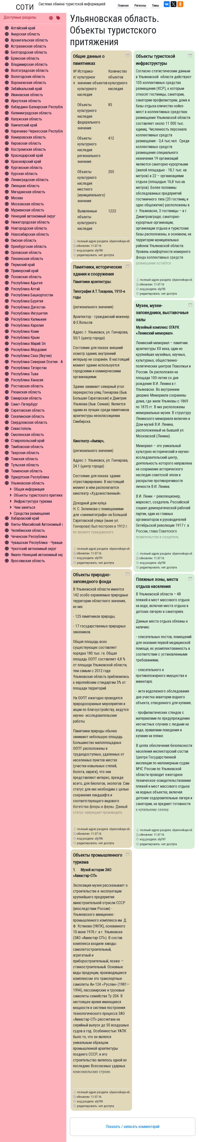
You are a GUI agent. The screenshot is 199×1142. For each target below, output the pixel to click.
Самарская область (26, 398)
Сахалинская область (27, 416)
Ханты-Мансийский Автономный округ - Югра (46, 524)
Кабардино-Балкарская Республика (39, 107)
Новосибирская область (30, 234)
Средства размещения (32, 513)
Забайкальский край (26, 88)
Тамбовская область (27, 446)
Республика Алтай (25, 289)
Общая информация (29, 489)
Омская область (23, 240)
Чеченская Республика (29, 536)
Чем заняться (24, 507)
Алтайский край (23, 28)
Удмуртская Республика (30, 477)
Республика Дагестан (28, 307)
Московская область (27, 204)
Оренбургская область (29, 246)
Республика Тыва (24, 374)
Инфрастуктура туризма (33, 501)
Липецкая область (25, 185)
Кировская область (26, 143)
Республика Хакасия (27, 380)
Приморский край (24, 270)
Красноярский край (26, 161)
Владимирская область (29, 64)
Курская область (24, 173)
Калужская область (26, 119)
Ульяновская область (27, 483)
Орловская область (26, 252)
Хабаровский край (25, 518)
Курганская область (26, 167)
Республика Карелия (27, 325)
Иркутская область (26, 101)
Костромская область (28, 149)
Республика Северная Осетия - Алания (41, 361)
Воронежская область (28, 82)
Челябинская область (28, 530)
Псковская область (26, 277)
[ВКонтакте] (167, 4)
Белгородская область (29, 52)
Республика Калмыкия (28, 319)
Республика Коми (25, 331)
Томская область (24, 459)
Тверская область (25, 452)
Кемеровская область (28, 137)
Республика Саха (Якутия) (31, 355)
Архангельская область (29, 40)
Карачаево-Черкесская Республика (39, 131)
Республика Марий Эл (28, 343)
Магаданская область (28, 192)
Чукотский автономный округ (34, 548)
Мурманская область (27, 210)
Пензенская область (27, 258)
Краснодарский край (27, 155)
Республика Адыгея (26, 283)
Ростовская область (27, 386)
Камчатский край (24, 125)
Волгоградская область (30, 70)
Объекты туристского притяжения (41, 495)
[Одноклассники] (180, 4)
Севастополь (21, 428)
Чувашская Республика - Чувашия (37, 542)
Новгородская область (29, 228)
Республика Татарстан (29, 368)
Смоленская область (27, 434)
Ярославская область (28, 560)
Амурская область (25, 34)
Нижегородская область (30, 222)
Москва (17, 198)
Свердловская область (29, 422)
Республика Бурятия (27, 301)
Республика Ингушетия (29, 313)
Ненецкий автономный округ (33, 216)
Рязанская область (26, 392)
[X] (173, 4)
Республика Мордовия (29, 349)
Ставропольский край (27, 440)
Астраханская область (28, 46)
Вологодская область (28, 76)
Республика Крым (25, 337)
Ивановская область (27, 94)
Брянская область (25, 58)
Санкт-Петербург (24, 404)
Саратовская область (28, 410)
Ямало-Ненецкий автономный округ (39, 554)
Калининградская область (31, 113)
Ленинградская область (30, 179)
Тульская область (25, 465)
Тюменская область (26, 471)
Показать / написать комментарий (132, 1126)
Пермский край (23, 264)
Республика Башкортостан (32, 295)
